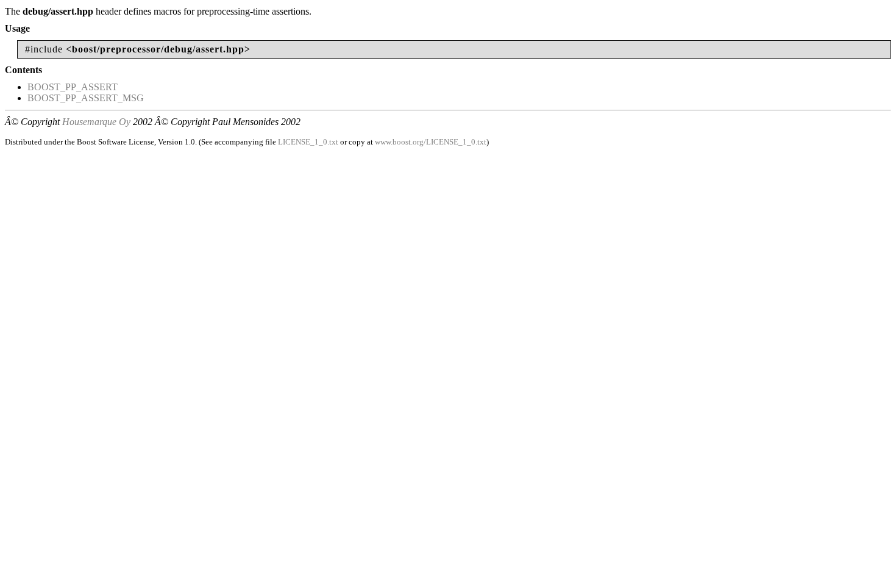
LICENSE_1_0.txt (308, 141)
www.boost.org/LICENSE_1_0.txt (430, 141)
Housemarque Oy (96, 121)
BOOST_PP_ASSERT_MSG (85, 98)
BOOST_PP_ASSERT (72, 87)
